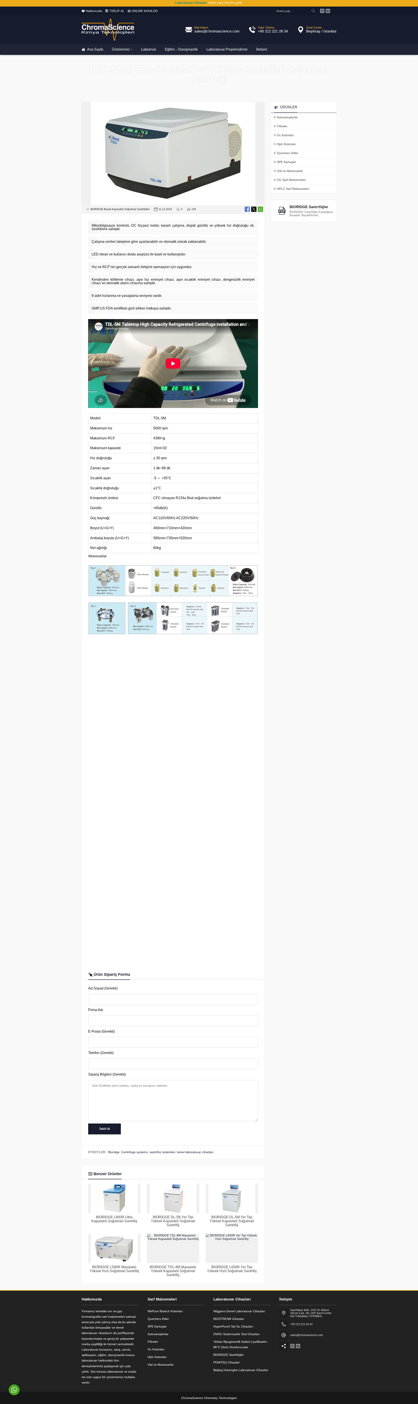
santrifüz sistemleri (162, 1152)
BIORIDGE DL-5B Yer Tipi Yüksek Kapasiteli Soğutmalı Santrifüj (173, 1221)
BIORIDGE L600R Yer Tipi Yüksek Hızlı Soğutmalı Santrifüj (232, 1269)
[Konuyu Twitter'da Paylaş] (253, 209)
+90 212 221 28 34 (273, 31)
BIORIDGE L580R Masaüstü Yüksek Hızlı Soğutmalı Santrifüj (114, 1269)
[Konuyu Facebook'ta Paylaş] (247, 209)
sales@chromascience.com (216, 31)
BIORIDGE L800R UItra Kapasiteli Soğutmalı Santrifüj (114, 1219)
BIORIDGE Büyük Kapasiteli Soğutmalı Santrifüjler (120, 209)
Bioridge (114, 1152)
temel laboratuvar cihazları (195, 1152)
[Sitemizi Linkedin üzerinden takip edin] (328, 11)
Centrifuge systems (134, 1152)
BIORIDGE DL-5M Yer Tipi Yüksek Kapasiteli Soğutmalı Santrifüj (232, 1221)
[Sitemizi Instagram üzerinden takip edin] (322, 11)
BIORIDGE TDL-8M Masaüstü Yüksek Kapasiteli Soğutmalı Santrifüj (173, 1271)
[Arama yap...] (313, 11)
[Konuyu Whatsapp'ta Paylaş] (260, 209)
